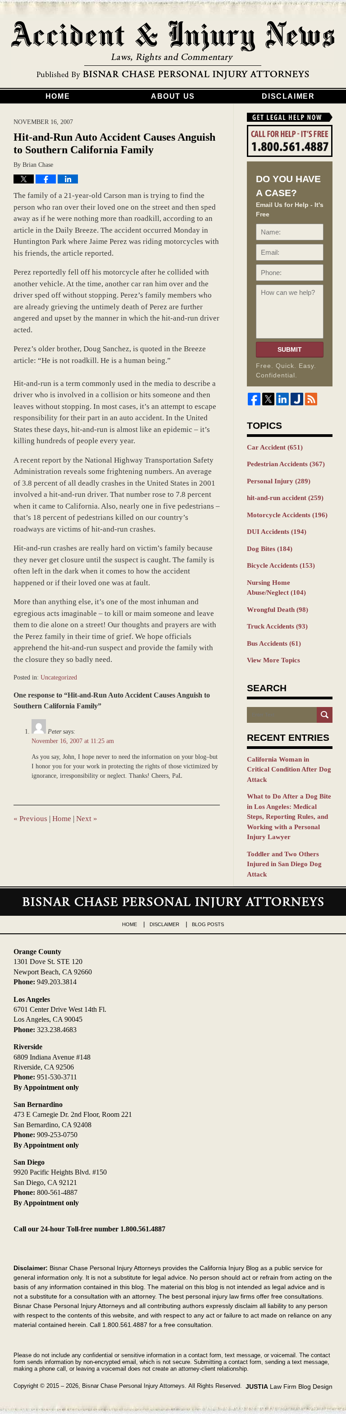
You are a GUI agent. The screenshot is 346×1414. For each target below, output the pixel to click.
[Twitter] (268, 399)
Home (58, 96)
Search (324, 715)
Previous (30, 818)
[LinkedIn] (282, 399)
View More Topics (273, 660)
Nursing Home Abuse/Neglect (276, 588)
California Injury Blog (173, 50)
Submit (290, 349)
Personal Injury (278, 481)
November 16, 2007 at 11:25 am (73, 741)
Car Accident (275, 447)
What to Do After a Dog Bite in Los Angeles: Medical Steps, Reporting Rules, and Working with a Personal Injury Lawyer (289, 816)
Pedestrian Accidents (286, 464)
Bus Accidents (274, 643)
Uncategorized (59, 677)
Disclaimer (288, 96)
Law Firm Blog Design (289, 1386)
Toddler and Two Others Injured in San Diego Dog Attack (284, 864)
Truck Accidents (277, 626)
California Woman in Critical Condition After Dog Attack (289, 769)
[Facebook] (254, 399)
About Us (173, 96)
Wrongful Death (277, 609)
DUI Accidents (276, 531)
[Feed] (311, 399)
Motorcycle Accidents (287, 515)
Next (86, 818)
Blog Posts (208, 924)
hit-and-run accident (285, 497)
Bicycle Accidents (281, 565)
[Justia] (297, 399)
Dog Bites (269, 548)
